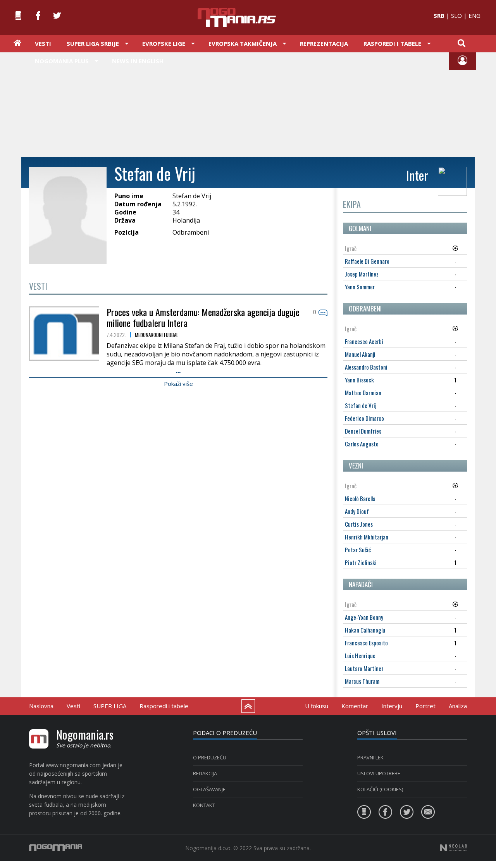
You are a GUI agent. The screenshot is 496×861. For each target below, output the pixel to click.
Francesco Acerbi (364, 341)
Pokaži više (178, 383)
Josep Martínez (362, 274)
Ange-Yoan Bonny (364, 617)
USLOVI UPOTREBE (378, 773)
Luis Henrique (360, 655)
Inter (417, 175)
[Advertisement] (248, 103)
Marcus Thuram (362, 681)
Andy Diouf (357, 511)
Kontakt (204, 805)
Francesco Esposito (366, 642)
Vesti (43, 43)
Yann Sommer (360, 286)
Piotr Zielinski (361, 562)
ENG (474, 15)
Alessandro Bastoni (366, 367)
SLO (456, 15)
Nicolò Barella (360, 498)
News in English (138, 61)
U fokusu (316, 706)
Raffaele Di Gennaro (367, 261)
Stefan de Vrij (360, 405)
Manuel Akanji (360, 354)
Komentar (354, 706)
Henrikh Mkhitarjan (366, 537)
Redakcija (205, 773)
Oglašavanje (209, 789)
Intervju (391, 706)
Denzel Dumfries (363, 431)
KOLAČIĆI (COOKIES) (380, 789)
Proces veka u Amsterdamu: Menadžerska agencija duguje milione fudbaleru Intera (203, 317)
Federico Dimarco (364, 418)
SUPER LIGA (109, 706)
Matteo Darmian (363, 392)
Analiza (458, 706)
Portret (425, 706)
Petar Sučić (358, 549)
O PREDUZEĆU (209, 757)
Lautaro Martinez (364, 668)
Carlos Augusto (362, 443)
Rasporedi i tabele (164, 706)
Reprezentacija (324, 43)
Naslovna (41, 706)
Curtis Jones (359, 524)
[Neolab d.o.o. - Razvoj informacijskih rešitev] (453, 847)
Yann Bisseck (359, 379)
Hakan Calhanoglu (365, 630)
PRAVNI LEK (370, 757)
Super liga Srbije (93, 43)
